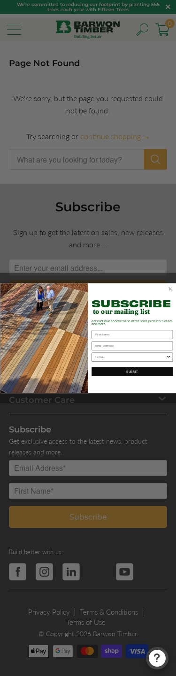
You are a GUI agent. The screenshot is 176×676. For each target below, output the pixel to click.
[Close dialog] (170, 289)
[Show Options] (168, 357)
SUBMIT (132, 371)
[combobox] (130, 357)
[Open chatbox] (157, 658)
